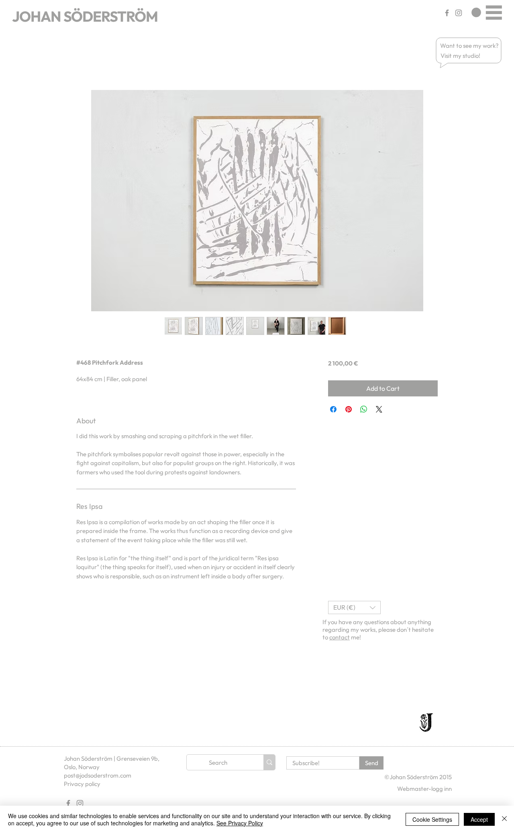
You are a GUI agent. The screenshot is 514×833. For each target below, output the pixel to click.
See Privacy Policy (239, 823)
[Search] (269, 762)
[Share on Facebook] (333, 409)
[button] (470, 45)
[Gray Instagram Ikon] (458, 12)
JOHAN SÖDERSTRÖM (85, 16)
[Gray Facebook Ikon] (447, 12)
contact (339, 637)
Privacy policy (82, 784)
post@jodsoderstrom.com (97, 775)
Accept (479, 819)
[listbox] (354, 607)
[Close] (504, 819)
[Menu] (493, 12)
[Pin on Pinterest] (348, 409)
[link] (476, 12)
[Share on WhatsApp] (364, 409)
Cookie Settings (432, 819)
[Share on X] (379, 409)
